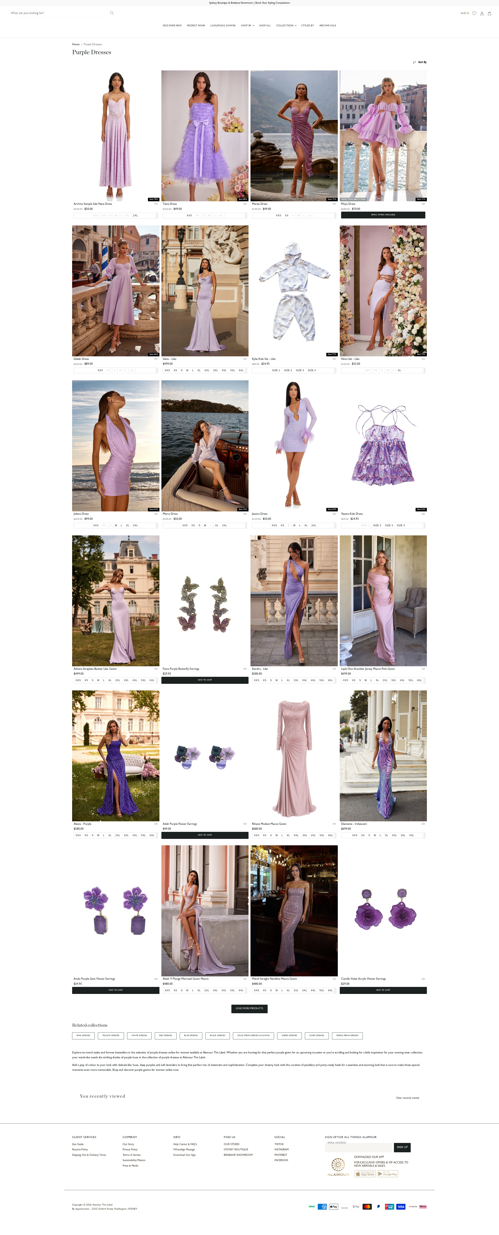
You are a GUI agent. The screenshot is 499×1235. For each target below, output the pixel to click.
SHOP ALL (265, 26)
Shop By (246, 26)
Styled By (307, 26)
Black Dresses (217, 1036)
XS (104, 215)
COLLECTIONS (285, 26)
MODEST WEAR (196, 26)
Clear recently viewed (407, 1098)
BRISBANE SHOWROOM (238, 1155)
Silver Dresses (316, 1036)
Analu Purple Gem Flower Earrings (94, 979)
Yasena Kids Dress (352, 514)
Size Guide (78, 1144)
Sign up (402, 1147)
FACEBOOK (281, 1160)
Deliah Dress (81, 359)
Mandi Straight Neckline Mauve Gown (274, 979)
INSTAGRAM (281, 1149)
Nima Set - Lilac (350, 359)
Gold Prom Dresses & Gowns (253, 1036)
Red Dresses (165, 1036)
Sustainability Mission (134, 1160)
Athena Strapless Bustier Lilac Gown (95, 669)
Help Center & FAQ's (185, 1144)
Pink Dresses (83, 1036)
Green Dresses (289, 1036)
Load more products (249, 1009)
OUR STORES (231, 1144)
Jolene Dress (81, 514)
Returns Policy (80, 1149)
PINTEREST (280, 1155)
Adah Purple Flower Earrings (180, 824)
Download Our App (184, 1155)
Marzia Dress (259, 204)
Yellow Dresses (110, 1036)
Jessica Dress (259, 514)
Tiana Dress (170, 204)
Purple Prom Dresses (347, 1036)
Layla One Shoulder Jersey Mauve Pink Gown (368, 669)
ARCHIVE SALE (327, 26)
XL (127, 215)
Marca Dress (170, 514)
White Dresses (139, 1036)
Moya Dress (348, 204)
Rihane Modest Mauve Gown (269, 824)
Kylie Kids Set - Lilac (264, 359)
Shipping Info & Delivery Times (89, 1155)
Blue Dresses (191, 1036)
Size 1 (365, 525)
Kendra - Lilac (260, 669)
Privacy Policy (130, 1149)
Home (76, 44)
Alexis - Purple (82, 824)
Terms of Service (132, 1155)
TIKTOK (279, 1144)
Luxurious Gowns (223, 26)
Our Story (128, 1144)
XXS (96, 215)
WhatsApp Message (184, 1149)
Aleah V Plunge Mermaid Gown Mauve (186, 979)
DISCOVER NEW (172, 26)
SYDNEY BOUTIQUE (236, 1149)
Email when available (383, 215)
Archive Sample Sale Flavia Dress (93, 204)
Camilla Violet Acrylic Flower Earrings (363, 979)
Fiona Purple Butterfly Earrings (181, 669)
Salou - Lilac (170, 359)
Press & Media (130, 1166)
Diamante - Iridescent (354, 824)
